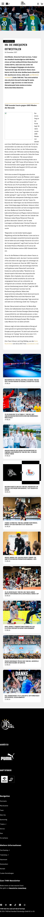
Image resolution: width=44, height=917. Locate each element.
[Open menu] (3, 3)
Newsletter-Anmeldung (17, 888)
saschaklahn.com (32, 344)
